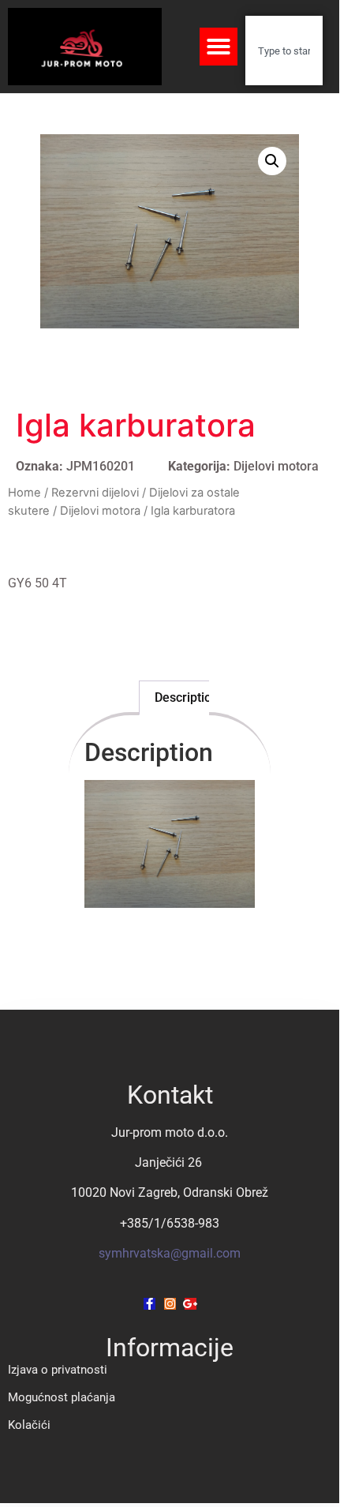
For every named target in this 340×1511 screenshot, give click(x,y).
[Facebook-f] (149, 1304)
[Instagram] (170, 1304)
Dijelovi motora (276, 466)
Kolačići (29, 1425)
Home (24, 493)
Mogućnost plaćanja (61, 1397)
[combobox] (284, 50)
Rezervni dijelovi (95, 493)
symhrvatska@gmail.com (170, 1253)
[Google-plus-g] (190, 1304)
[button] (218, 47)
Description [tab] (187, 697)
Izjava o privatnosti (57, 1370)
